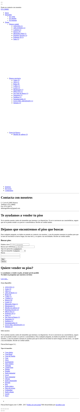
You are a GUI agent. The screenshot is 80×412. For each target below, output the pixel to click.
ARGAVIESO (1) (19, 28)
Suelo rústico (9, 386)
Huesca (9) (17, 32)
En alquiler (12, 18)
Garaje (7, 394)
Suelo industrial (10, 373)
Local (7, 375)
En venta (12, 16)
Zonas (7, 22)
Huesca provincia (15, 78)
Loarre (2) (16, 88)
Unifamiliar (8, 390)
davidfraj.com (60, 405)
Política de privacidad (34, 405)
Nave (7, 396)
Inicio (7, 13)
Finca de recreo (10, 388)
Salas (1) (16, 39)
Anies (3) (16, 80)
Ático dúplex (9, 364)
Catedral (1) (17, 30)
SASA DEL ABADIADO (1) (23, 101)
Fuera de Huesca (14, 132)
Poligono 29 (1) (18, 37)
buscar (4, 261)
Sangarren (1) (17, 95)
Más (3, 259)
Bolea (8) (16, 84)
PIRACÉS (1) (18, 91)
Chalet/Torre (9, 367)
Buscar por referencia (8, 247)
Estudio (7, 371)
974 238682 (5, 9)
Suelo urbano (9, 392)
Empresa (8, 187)
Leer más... (4, 279)
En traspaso (13, 20)
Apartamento (9, 362)
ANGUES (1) (18, 26)
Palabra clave (5, 244)
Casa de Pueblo (10, 356)
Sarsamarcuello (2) (19, 99)
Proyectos (8, 189)
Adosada (8, 365)
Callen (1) (16, 86)
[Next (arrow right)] (4, 410)
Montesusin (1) (18, 90)
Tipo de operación (7, 249)
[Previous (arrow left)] (1, 410)
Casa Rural (8, 354)
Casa (6, 358)
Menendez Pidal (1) (19, 33)
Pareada (7, 382)
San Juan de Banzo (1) (20, 93)
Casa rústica (9, 352)
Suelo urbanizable (11, 381)
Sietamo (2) (17, 103)
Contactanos (9, 190)
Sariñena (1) (17, 97)
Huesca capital (14, 24)
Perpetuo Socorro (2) (20, 35)
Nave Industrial (10, 377)
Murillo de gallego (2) (20, 134)
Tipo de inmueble (6, 251)
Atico (7, 360)
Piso (6, 384)
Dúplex (7, 369)
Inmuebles (8, 15)
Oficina (7, 379)
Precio (3, 253)
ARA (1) (16, 82)
